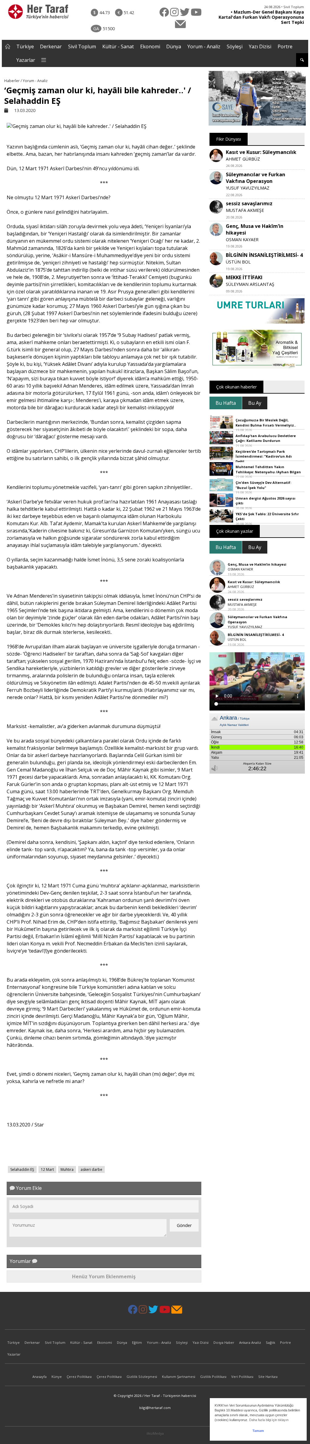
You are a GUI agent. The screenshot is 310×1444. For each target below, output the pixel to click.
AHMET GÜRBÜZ (243, 159)
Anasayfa (39, 1376)
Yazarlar (25, 60)
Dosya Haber (223, 1342)
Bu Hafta (226, 403)
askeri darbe (91, 1169)
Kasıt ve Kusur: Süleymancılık (261, 152)
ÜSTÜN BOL (238, 262)
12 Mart (47, 1169)
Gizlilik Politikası (213, 1376)
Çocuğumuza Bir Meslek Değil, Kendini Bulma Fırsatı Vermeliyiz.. (266, 422)
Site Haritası (268, 1376)
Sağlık (270, 1342)
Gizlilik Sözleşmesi (142, 1376)
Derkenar (51, 46)
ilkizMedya (155, 1433)
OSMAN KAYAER (242, 239)
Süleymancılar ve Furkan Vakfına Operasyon (255, 177)
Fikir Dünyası (228, 139)
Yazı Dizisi (260, 46)
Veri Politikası (242, 1376)
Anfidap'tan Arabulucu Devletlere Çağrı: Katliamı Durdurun (266, 438)
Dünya (173, 46)
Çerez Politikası (79, 1376)
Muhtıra (67, 1169)
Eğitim (137, 1342)
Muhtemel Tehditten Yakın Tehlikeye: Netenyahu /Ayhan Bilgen (268, 469)
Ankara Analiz (250, 1342)
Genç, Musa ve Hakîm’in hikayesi (257, 564)
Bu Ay (254, 403)
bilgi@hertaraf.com (155, 1407)
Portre (285, 46)
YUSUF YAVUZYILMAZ (247, 188)
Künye (56, 1376)
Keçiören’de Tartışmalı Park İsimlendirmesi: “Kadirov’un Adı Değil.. (264, 456)
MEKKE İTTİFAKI (244, 277)
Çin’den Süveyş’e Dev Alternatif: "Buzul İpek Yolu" (263, 485)
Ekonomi (150, 46)
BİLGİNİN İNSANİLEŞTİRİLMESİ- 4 (264, 255)
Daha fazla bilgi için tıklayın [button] (269, 1420)
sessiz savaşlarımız (249, 203)
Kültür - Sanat (118, 46)
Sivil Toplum (82, 46)
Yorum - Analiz (203, 46)
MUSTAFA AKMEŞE (245, 210)
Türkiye (25, 46)
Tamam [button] (258, 1431)
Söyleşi (234, 46)
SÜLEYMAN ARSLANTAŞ (250, 284)
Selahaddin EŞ (22, 1169)
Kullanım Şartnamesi (178, 1376)
